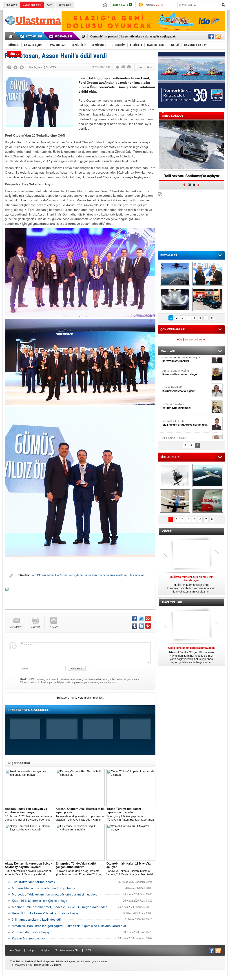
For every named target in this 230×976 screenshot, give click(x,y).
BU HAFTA (190, 339)
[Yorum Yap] (118, 67)
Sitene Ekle (65, 4)
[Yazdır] (129, 67)
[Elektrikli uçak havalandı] (207, 475)
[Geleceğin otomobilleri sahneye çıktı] (175, 299)
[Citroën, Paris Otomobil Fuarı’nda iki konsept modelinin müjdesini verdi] (207, 299)
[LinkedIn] (141, 626)
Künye (31, 950)
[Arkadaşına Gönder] (124, 67)
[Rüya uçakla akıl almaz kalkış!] (175, 501)
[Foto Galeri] (31, 36)
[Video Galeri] (61, 36)
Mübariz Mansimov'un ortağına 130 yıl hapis (43, 888)
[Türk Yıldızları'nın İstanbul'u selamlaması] (175, 273)
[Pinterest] (148, 626)
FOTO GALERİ (169, 255)
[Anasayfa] (11, 36)
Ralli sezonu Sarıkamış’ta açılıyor (191, 176)
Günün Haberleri (32, 4)
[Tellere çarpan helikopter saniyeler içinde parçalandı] (175, 475)
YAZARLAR (167, 350)
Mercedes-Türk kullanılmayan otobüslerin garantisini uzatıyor (55, 894)
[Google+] (22, 67)
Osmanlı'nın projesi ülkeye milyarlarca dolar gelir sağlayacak (132, 36)
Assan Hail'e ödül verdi (61, 575)
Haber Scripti (41, 964)
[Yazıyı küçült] (139, 67)
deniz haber (83, 575)
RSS (88, 950)
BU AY (202, 339)
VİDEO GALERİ (169, 457)
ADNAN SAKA (175, 397)
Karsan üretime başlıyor (29, 938)
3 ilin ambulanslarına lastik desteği (36, 919)
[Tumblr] (134, 626)
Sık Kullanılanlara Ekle (67, 950)
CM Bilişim (55, 964)
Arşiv (50, 4)
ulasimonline (136, 575)
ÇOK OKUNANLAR (172, 329)
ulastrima (121, 575)
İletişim (45, 950)
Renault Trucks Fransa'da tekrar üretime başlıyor (47, 913)
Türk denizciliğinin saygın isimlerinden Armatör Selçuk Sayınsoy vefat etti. (28, 869)
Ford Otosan (38, 575)
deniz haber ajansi (103, 575)
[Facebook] (9, 67)
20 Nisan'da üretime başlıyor (32, 932)
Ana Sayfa (11, 4)
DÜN (179, 339)
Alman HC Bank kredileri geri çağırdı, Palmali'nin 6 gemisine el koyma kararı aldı (69, 926)
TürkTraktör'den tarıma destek (33, 882)
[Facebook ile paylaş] (211, 36)
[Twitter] (15, 67)
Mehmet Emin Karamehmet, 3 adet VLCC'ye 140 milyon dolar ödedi (60, 907)
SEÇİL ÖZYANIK (172, 380)
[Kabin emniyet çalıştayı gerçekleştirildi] (207, 273)
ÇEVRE (167, 531)
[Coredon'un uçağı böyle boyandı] (207, 501)
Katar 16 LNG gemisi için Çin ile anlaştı (39, 900)
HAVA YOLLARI (172, 602)
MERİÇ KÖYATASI (173, 413)
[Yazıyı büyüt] (149, 67)
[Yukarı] (53, 623)
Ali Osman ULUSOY (174, 363)
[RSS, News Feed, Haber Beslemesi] (218, 36)
